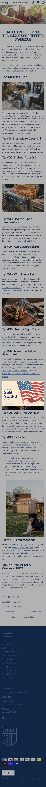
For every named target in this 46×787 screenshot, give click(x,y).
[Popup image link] (23, 393)
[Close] (40, 384)
